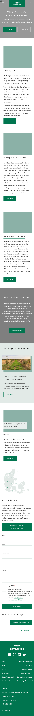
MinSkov (4, 669)
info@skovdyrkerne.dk (9, 700)
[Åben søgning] (30, 3)
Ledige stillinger (27, 669)
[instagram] (14, 654)
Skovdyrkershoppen (8, 681)
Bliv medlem (25, 630)
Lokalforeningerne (26, 673)
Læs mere (9, 29)
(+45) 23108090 (7, 704)
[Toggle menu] (3, 2)
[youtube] (24, 654)
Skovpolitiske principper (24, 677)
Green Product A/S (8, 677)
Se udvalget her (17, 331)
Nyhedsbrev (5, 673)
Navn (4, 535)
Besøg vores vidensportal (21, 622)
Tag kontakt (10, 458)
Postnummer (6, 553)
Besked (4, 570)
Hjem (3, 665)
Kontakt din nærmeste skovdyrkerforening (17, 527)
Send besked (17, 606)
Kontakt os (24, 29)
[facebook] (10, 654)
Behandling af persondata (25, 681)
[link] (17, 3)
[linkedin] (19, 654)
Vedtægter (28, 665)
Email (4, 544)
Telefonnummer (6, 562)
